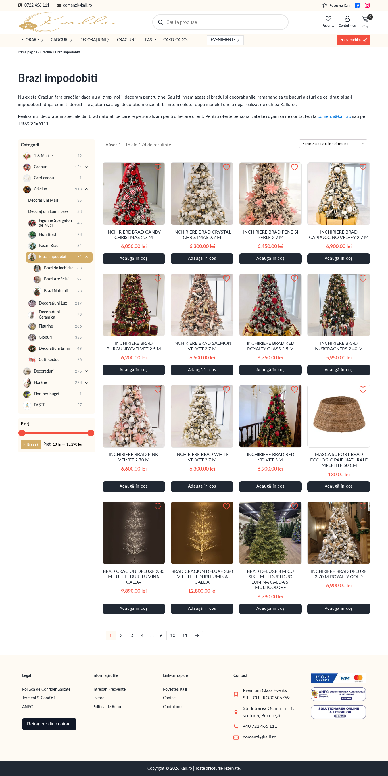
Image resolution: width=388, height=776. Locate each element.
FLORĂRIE (30, 40)
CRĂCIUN (125, 40)
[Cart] (365, 20)
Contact (170, 698)
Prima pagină (27, 52)
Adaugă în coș (134, 259)
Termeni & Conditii (38, 698)
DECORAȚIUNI (93, 40)
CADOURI (60, 40)
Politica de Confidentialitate (46, 690)
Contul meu (173, 707)
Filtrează (31, 444)
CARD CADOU (176, 40)
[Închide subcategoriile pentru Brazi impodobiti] (87, 257)
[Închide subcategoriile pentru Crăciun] (87, 189)
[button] (33, 5)
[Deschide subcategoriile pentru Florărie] (87, 383)
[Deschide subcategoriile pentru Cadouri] (87, 167)
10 (172, 635)
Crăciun (46, 52)
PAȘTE (151, 40)
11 (184, 635)
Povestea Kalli (175, 690)
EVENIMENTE (223, 40)
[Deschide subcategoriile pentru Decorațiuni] (87, 371)
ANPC (27, 707)
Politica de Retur (107, 707)
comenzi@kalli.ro (334, 116)
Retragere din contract (49, 723)
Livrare (98, 698)
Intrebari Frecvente (109, 690)
